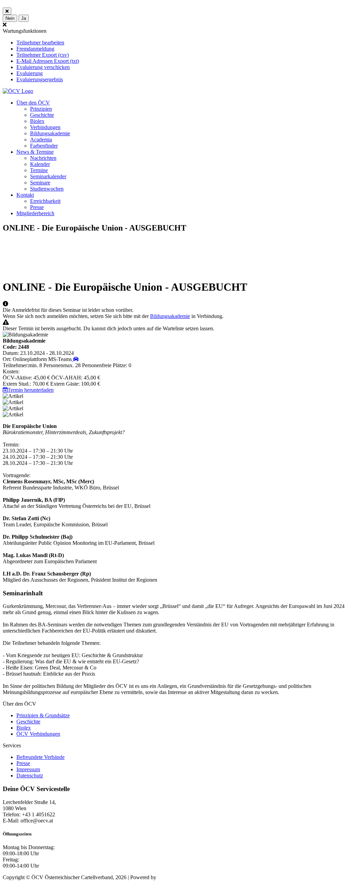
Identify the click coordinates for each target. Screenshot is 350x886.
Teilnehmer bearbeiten (40, 42)
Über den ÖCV (33, 103)
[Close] (7, 11)
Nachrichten (43, 158)
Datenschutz (29, 775)
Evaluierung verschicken (43, 67)
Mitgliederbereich (35, 213)
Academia (41, 139)
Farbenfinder (44, 146)
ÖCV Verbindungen (38, 734)
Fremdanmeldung (35, 49)
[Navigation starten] (75, 359)
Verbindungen (45, 127)
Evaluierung (29, 73)
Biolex (37, 121)
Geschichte (42, 115)
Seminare (40, 182)
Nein (9, 18)
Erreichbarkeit (45, 201)
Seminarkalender (48, 176)
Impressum (28, 769)
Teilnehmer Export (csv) (42, 55)
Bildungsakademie (50, 133)
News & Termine (35, 152)
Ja (23, 18)
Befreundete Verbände (40, 757)
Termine (39, 170)
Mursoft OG (171, 877)
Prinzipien (41, 109)
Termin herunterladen (31, 390)
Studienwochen (47, 189)
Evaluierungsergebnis (39, 79)
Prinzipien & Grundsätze (43, 715)
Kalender (40, 164)
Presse (37, 207)
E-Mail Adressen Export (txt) (47, 61)
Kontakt (25, 195)
